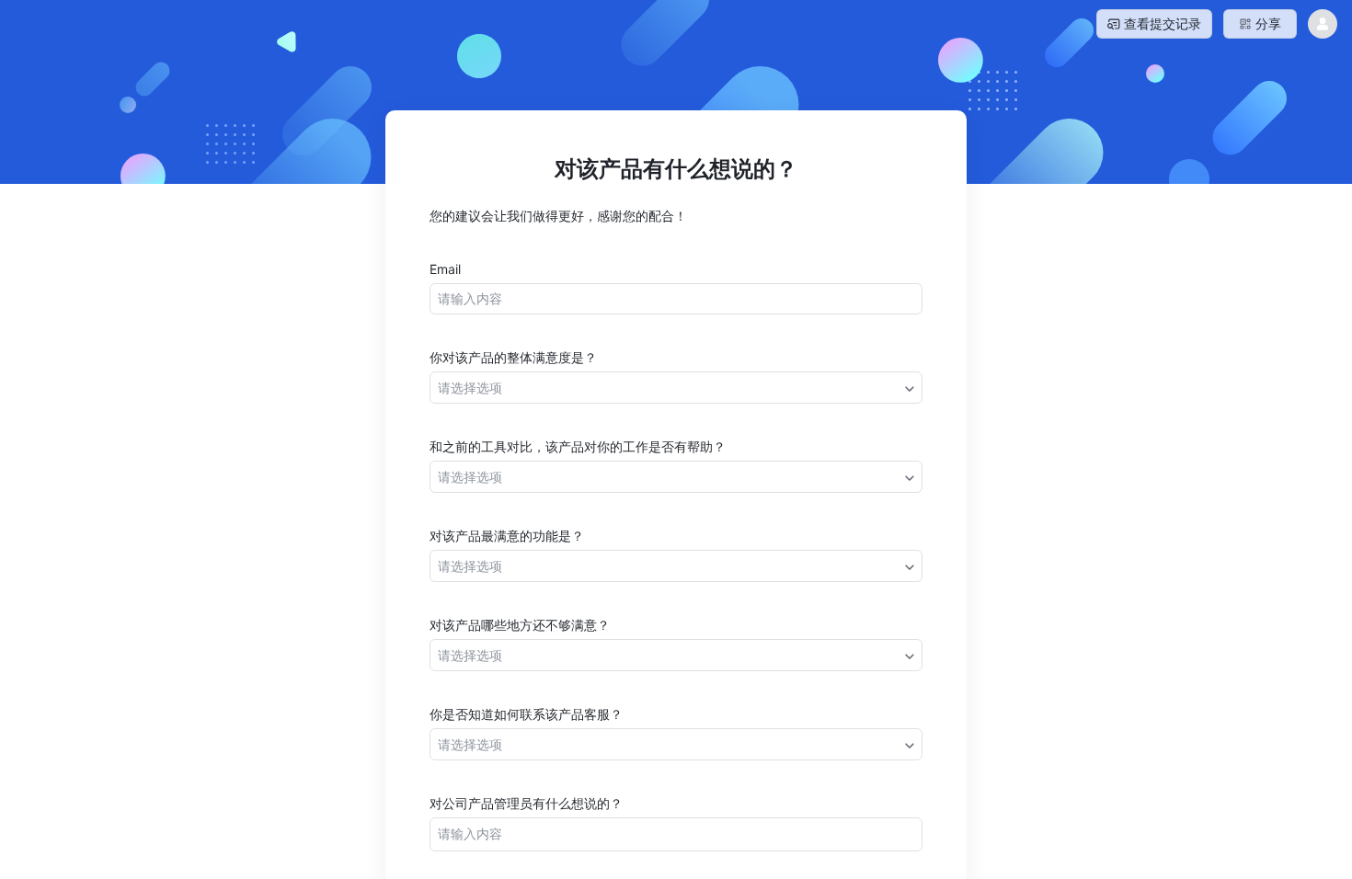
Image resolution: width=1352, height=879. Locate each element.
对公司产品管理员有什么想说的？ (526, 803)
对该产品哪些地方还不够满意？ (520, 625)
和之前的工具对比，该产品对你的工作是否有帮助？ (578, 446)
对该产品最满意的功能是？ (507, 535)
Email (445, 269)
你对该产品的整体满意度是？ (513, 357)
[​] (676, 298)
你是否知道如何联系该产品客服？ (526, 714)
